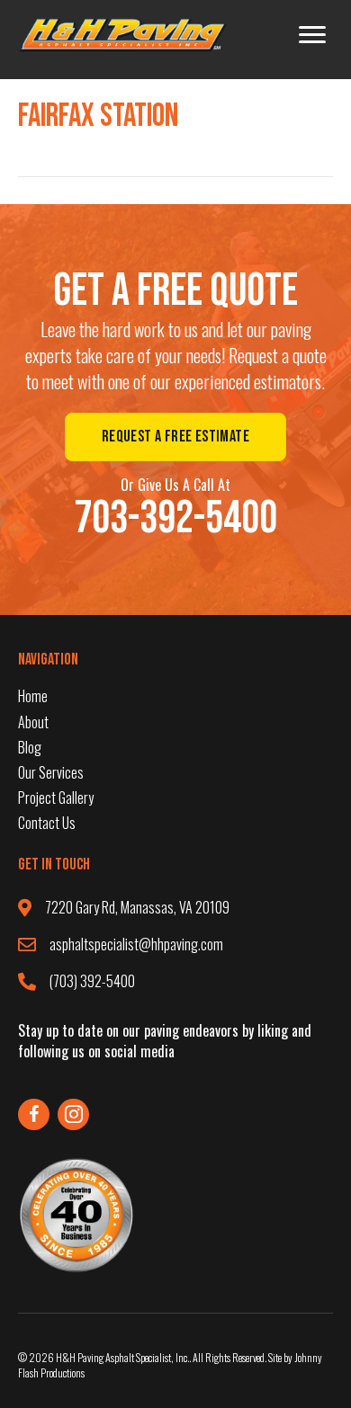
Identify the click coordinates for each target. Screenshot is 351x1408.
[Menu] (312, 35)
